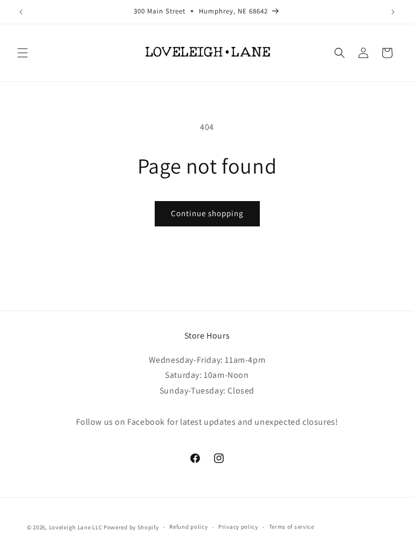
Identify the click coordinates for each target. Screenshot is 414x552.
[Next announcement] (393, 12)
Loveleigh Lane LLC (75, 527)
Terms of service (291, 526)
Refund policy (188, 526)
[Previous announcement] (21, 12)
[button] (22, 53)
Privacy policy (238, 526)
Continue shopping (207, 213)
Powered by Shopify (131, 527)
